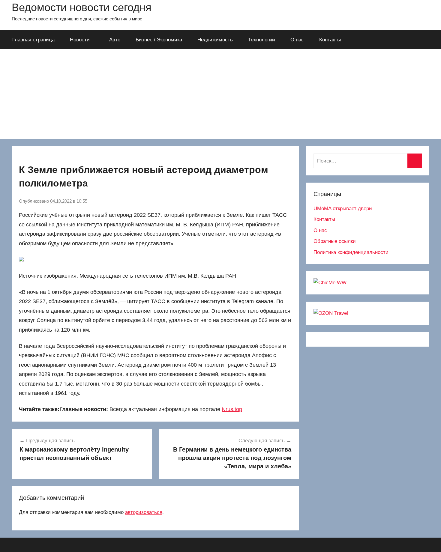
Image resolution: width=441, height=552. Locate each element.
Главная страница (33, 40)
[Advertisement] (220, 94)
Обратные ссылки (335, 241)
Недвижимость (215, 40)
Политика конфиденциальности (351, 252)
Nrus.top (232, 409)
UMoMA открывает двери (343, 208)
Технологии (261, 40)
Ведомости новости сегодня (82, 7)
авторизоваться (143, 512)
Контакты (330, 40)
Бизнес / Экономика (159, 40)
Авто (114, 40)
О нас (297, 40)
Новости (80, 40)
